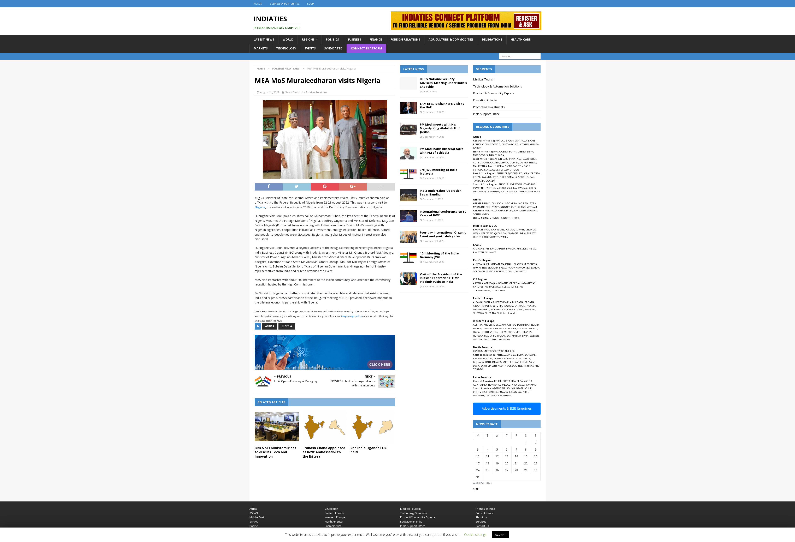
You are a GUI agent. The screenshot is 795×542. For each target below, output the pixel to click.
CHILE (528, 388)
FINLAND (534, 324)
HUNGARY (510, 328)
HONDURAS (494, 384)
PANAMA (531, 384)
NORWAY (478, 335)
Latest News (264, 39)
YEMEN (504, 237)
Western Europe (335, 517)
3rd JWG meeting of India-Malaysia (439, 171)
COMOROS (529, 184)
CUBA (489, 358)
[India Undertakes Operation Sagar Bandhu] (408, 195)
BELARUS (503, 283)
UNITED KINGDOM (500, 339)
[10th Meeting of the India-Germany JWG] (408, 258)
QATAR (498, 233)
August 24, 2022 (269, 92)
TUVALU (509, 271)
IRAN (486, 229)
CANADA (477, 351)
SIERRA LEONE (503, 169)
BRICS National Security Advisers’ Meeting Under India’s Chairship (443, 82)
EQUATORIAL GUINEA (527, 144)
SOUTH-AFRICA (509, 191)
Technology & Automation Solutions (497, 86)
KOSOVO (508, 305)
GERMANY (488, 328)
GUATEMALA (480, 384)
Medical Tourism (484, 79)
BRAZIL (520, 388)
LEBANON (530, 229)
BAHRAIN (478, 229)
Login (310, 3)
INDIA (509, 210)
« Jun (476, 488)
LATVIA (518, 305)
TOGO (515, 169)
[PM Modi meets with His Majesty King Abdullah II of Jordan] (408, 129)
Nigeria (260, 207)
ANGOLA (503, 184)
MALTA (488, 335)
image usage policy (351, 316)
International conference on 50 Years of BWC (443, 213)
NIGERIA (499, 166)
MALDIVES (522, 248)
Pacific (253, 526)
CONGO (496, 144)
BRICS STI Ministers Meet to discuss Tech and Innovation (275, 452)
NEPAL (532, 248)
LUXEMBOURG (506, 331)
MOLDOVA (495, 286)
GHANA (504, 162)
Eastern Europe (334, 513)
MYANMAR (479, 207)
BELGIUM (501, 324)
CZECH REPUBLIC (482, 305)
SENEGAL (489, 169)
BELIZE (497, 381)
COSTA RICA (509, 381)
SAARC (253, 521)
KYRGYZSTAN (480, 286)
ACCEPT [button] (500, 535)
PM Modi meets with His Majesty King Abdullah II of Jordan (440, 128)
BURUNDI (502, 173)
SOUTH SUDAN (526, 177)
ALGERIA (503, 151)
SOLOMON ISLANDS (484, 271)
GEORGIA (514, 283)
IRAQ (493, 229)
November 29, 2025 (433, 240)
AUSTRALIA (491, 210)
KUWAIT (520, 229)
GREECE (499, 328)
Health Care (521, 39)
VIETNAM (532, 207)
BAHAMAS (530, 354)
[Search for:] (520, 56)
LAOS (521, 203)
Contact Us (482, 526)
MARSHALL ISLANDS (512, 264)
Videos (258, 3)
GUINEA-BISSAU (527, 162)
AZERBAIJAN (490, 283)
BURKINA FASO (513, 158)
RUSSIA (506, 286)
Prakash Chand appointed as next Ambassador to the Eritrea (323, 452)
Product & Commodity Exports (493, 93)
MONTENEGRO (481, 309)
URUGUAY (491, 395)
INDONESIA (511, 203)
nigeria (287, 326)
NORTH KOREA (511, 217)
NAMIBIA (494, 191)
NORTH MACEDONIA (502, 309)
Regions (308, 39)
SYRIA (522, 233)
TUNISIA (499, 155)
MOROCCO (479, 155)
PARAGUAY (515, 391)
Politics (332, 39)
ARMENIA (478, 283)
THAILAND (520, 207)
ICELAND (522, 328)
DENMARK (522, 324)
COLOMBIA (479, 391)
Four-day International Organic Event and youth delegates (443, 234)
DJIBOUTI (513, 173)
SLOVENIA (490, 312)
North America (334, 521)
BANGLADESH (497, 248)
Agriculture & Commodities (451, 39)
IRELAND (532, 328)
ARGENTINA (498, 388)
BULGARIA (517, 302)
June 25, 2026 (430, 91)
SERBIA (501, 312)
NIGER (508, 166)
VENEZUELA (504, 395)
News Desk (292, 92)
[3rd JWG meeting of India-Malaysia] (408, 174)
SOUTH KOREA (481, 214)
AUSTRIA (477, 324)
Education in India (485, 100)
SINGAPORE (506, 207)
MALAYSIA (530, 203)
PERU (525, 391)
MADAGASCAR (504, 187)
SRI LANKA (490, 252)
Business (354, 39)
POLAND (518, 309)
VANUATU (521, 271)
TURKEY (531, 233)
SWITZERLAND (481, 339)
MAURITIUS (529, 187)
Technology (286, 48)
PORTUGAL (499, 335)
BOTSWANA (516, 184)
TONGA (500, 271)
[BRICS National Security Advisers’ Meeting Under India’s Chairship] (408, 83)
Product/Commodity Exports (417, 517)
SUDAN (490, 155)
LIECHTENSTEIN (489, 331)
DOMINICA (524, 358)
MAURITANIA (480, 166)
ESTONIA (497, 305)
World (288, 39)
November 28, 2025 (433, 286)
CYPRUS (511, 324)
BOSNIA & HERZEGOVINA (497, 302)
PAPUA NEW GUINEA (519, 267)
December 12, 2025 (433, 178)
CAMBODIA (497, 203)
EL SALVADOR (524, 381)
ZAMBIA (522, 191)
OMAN (476, 233)
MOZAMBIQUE (481, 191)
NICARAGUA (518, 384)
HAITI (488, 361)
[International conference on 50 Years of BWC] (408, 216)
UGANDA (490, 180)
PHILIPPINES (492, 207)
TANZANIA (478, 180)
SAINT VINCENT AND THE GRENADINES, (502, 365)
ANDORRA (489, 324)
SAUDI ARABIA (510, 233)
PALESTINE (487, 233)
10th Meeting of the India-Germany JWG (439, 255)
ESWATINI (478, 187)
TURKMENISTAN (481, 290)
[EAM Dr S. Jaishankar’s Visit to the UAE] (408, 108)
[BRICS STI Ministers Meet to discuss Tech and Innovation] (277, 427)
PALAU (502, 267)
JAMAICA (496, 361)
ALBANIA (477, 302)
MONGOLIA (495, 217)
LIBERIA (522, 151)
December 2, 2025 (433, 199)
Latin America (333, 526)
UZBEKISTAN (498, 290)
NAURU (477, 267)
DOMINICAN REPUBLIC (506, 358)
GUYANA (503, 391)
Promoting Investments (489, 107)
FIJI (487, 264)
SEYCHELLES (499, 177)
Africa (269, 326)
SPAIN (525, 335)
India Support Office (486, 114)
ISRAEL (500, 229)
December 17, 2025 (433, 112)
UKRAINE (510, 312)
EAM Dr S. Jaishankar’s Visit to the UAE (442, 105)
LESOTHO (490, 187)
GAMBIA (494, 162)
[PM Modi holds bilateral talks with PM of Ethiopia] (408, 153)
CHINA (501, 210)
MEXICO (506, 384)
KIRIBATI (495, 264)
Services (481, 521)
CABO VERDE (530, 158)
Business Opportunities (284, 3)
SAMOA (535, 267)
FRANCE (477, 328)
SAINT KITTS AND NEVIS (515, 361)
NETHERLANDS (523, 331)
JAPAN (516, 210)
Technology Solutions (413, 513)
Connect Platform (366, 48)
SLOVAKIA (478, 312)
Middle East (256, 517)
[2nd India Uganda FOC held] (373, 427)
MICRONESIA (530, 264)
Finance (376, 39)
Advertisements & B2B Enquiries (507, 408)
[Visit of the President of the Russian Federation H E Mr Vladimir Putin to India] (408, 278)
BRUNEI (486, 203)
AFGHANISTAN (481, 248)
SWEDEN (534, 335)
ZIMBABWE (534, 191)
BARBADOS (479, 358)
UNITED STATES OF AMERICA (498, 351)
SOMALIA (512, 177)
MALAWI (517, 187)
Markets (261, 48)
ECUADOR (491, 391)
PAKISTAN (478, 252)
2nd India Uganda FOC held (369, 450)
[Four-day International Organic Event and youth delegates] (408, 237)
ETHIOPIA (524, 173)
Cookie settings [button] (475, 534)
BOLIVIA (510, 388)
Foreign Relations (405, 39)
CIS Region (331, 509)
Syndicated (333, 48)
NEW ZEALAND (529, 210)
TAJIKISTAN (517, 286)
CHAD (488, 144)
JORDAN (510, 229)
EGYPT (513, 151)
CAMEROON (507, 140)
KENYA (476, 177)
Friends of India (485, 509)
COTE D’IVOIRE (481, 162)
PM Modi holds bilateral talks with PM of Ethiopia (441, 151)
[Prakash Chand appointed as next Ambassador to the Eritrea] (324, 427)
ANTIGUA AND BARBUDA (510, 354)
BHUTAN (511, 248)
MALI (491, 166)
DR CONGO (508, 144)
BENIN (500, 158)
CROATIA (529, 302)
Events (310, 48)
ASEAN (477, 199)
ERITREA (535, 173)
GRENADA (478, 361)
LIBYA (530, 151)
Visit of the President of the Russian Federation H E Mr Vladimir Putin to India (441, 278)
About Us (481, 517)
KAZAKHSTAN (528, 283)
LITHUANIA (529, 305)
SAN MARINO (514, 335)
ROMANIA (530, 309)
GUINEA (514, 162)
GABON (477, 147)
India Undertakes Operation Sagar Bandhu (440, 192)
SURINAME (478, 395)
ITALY (476, 331)
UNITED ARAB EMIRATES (486, 237)
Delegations (492, 39)
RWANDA (486, 177)
